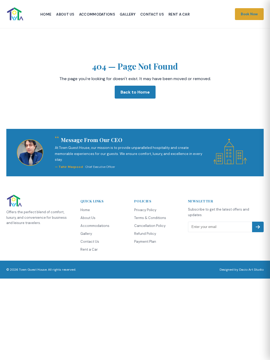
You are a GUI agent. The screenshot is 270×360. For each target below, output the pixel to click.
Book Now (249, 14)
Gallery (128, 14)
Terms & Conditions (150, 218)
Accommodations (97, 14)
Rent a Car (179, 14)
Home (45, 14)
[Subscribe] (258, 227)
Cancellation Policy (150, 225)
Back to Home (135, 92)
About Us (65, 14)
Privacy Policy (145, 210)
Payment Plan (145, 241)
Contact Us (152, 14)
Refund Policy (145, 233)
